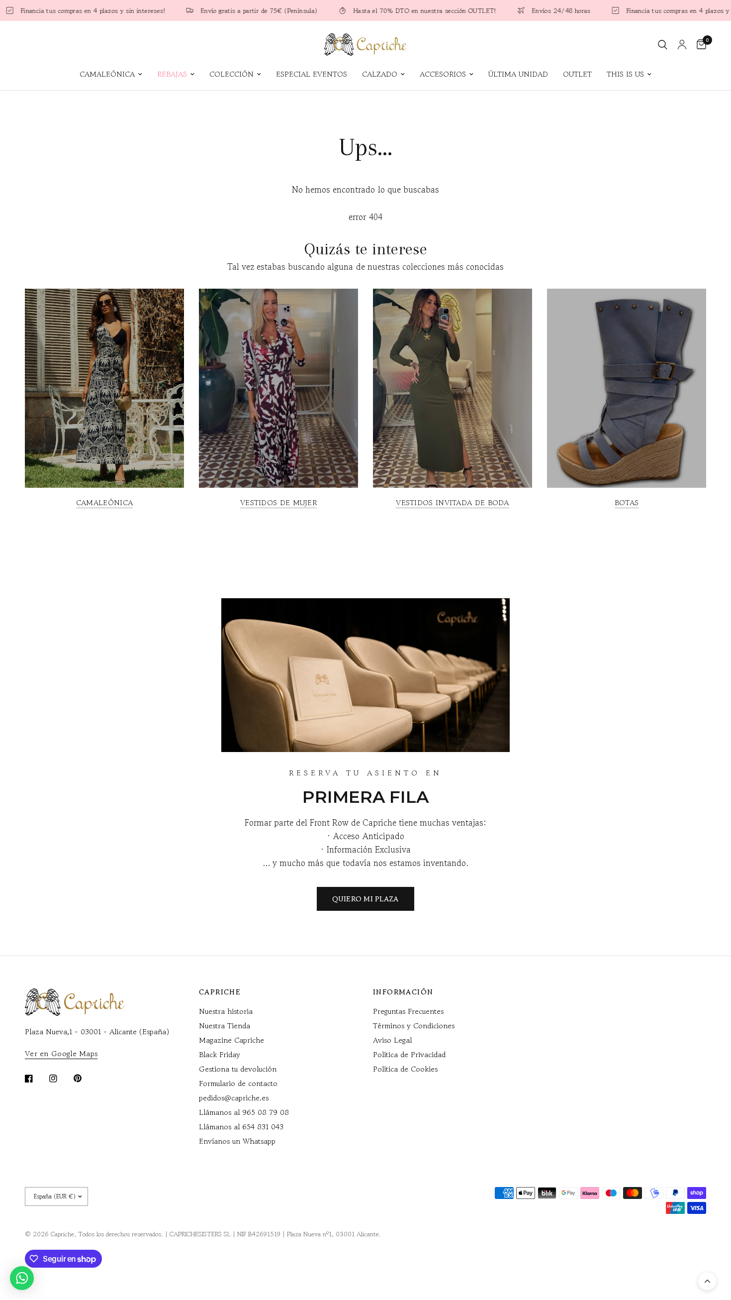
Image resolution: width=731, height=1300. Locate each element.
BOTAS (627, 502)
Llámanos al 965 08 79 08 (244, 1112)
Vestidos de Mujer (278, 502)
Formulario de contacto (238, 1083)
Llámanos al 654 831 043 (241, 1126)
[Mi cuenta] (682, 44)
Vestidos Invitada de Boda (452, 502)
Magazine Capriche (231, 1040)
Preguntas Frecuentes (408, 1011)
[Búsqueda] (662, 44)
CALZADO (379, 74)
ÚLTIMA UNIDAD (518, 74)
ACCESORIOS (443, 74)
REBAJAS (172, 74)
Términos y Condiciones (414, 1025)
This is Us (625, 74)
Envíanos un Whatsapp (237, 1141)
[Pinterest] (84, 1078)
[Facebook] (36, 1078)
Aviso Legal (392, 1040)
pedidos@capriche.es (234, 1097)
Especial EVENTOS (311, 74)
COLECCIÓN (231, 74)
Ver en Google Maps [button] (61, 1053)
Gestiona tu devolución (237, 1069)
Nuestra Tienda (224, 1025)
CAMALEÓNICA (107, 74)
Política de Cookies (405, 1069)
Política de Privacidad (409, 1054)
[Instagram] (60, 1078)
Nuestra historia (226, 1011)
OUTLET (577, 74)
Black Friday (219, 1054)
